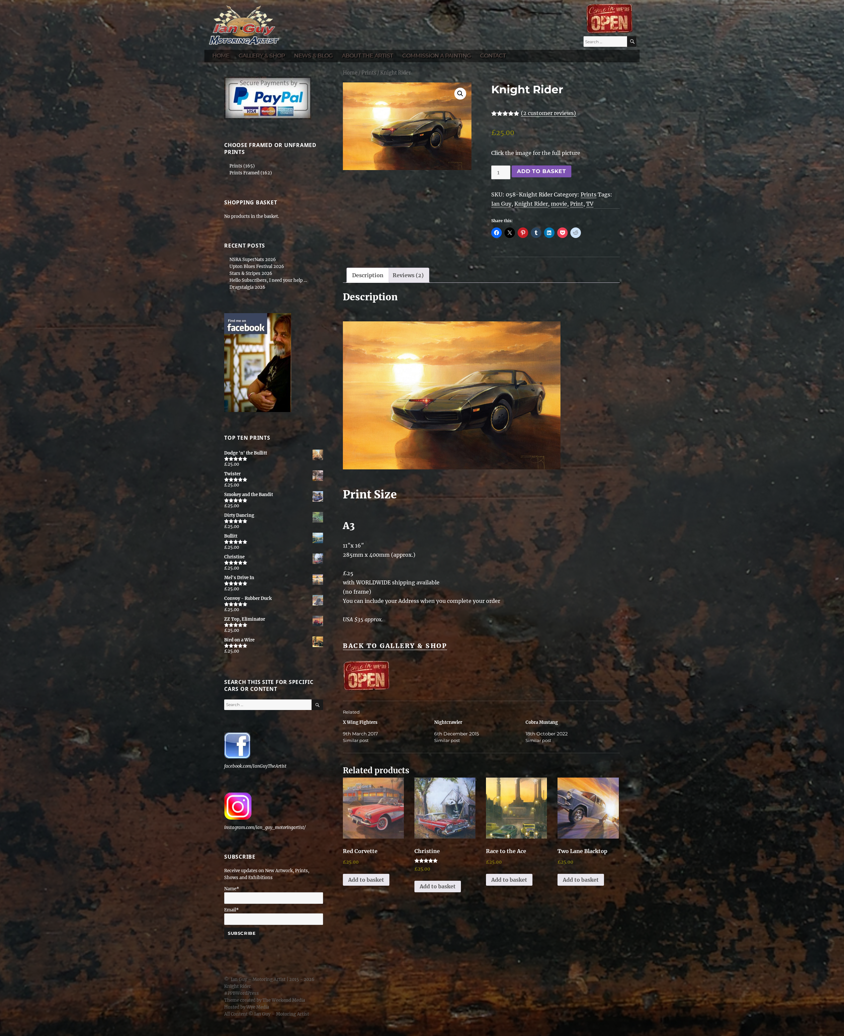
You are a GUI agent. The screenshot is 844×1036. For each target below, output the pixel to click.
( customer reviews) (548, 113)
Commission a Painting (436, 55)
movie (559, 203)
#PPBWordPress (241, 993)
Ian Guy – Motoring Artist (258, 979)
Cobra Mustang (542, 722)
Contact (493, 55)
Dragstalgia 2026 (247, 287)
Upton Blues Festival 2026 (256, 266)
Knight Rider (531, 203)
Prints (368, 73)
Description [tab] (367, 275)
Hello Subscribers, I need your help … (268, 280)
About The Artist (367, 55)
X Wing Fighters (360, 722)
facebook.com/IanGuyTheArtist (255, 766)
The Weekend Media (283, 1000)
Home (220, 55)
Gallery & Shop (262, 55)
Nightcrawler (448, 722)
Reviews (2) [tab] (408, 275)
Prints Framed (244, 173)
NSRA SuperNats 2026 (252, 259)
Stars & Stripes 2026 (250, 273)
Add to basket (541, 171)
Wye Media (257, 1007)
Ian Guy (501, 203)
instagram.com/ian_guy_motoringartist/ (265, 827)
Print (576, 203)
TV (589, 203)
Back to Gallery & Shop (395, 646)
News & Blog (313, 55)
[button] (460, 94)
